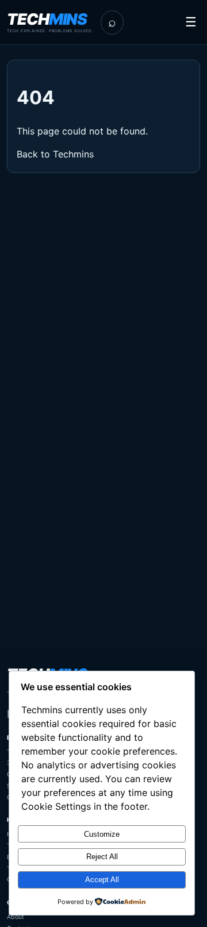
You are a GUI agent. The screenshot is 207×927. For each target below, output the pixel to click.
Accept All (102, 879)
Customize (102, 834)
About (15, 917)
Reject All (102, 856)
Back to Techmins (55, 154)
